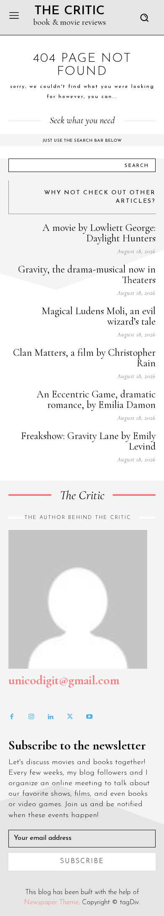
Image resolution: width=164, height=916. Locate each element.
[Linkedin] (50, 717)
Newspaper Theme (51, 902)
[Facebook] (11, 717)
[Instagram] (31, 717)
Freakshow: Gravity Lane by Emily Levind (88, 441)
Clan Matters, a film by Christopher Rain (84, 358)
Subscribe (82, 861)
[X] (69, 717)
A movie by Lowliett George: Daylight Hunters (99, 233)
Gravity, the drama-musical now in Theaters (87, 274)
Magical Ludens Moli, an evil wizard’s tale (99, 316)
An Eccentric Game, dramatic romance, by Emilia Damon (96, 399)
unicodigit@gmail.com (63, 680)
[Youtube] (89, 717)
